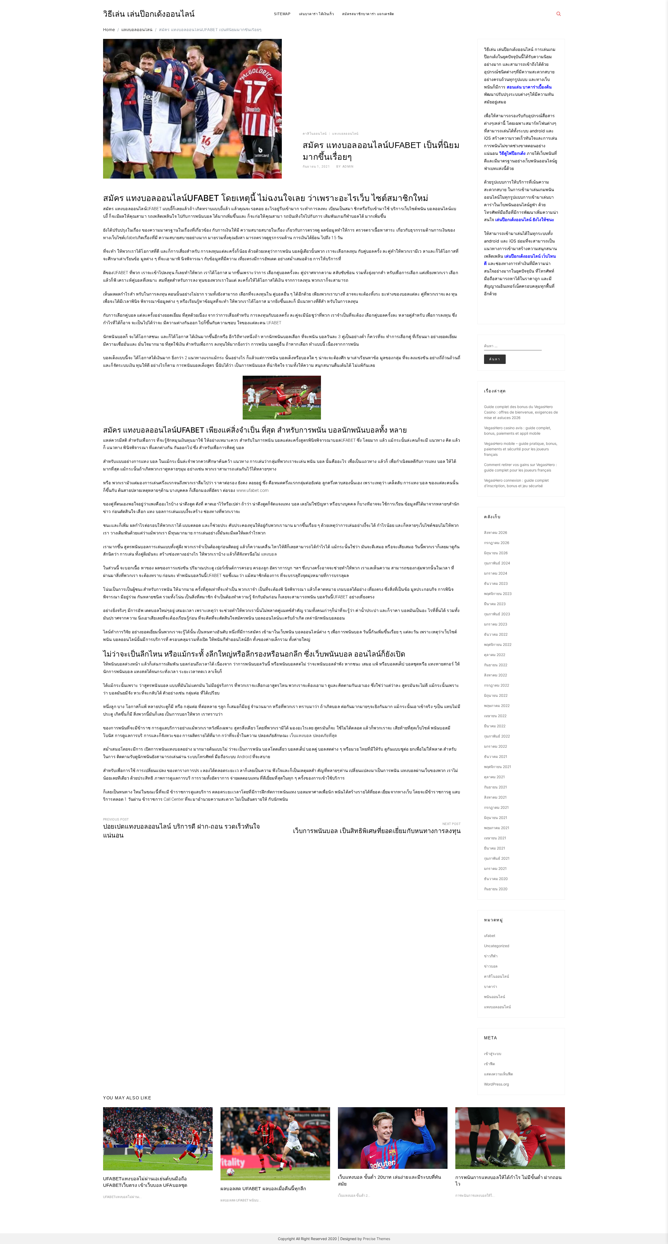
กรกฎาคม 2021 (496, 807)
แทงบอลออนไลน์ (345, 133)
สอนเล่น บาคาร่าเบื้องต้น (529, 87)
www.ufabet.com (252, 490)
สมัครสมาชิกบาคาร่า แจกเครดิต (368, 14)
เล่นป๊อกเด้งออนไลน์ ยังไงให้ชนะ (524, 219)
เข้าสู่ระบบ (492, 1053)
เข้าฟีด (489, 1064)
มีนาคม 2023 (495, 604)
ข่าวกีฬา (491, 956)
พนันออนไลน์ (494, 996)
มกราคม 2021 (495, 868)
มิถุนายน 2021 (495, 817)
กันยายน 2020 (496, 889)
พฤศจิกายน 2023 (498, 593)
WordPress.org (496, 1084)
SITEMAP (282, 14)
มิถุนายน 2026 (496, 553)
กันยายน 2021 (495, 787)
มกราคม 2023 (495, 624)
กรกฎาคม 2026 (496, 542)
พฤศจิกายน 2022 (497, 644)
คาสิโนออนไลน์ (315, 133)
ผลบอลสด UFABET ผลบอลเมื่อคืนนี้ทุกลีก (263, 1188)
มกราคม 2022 (495, 746)
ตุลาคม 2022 (494, 654)
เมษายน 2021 (495, 838)
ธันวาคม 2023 (496, 583)
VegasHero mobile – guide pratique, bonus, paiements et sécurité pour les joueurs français (520, 449)
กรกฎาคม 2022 (496, 685)
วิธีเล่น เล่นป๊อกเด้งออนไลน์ (149, 14)
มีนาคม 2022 (494, 726)
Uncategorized (496, 946)
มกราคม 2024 (495, 573)
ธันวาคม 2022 (496, 634)
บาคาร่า (490, 986)
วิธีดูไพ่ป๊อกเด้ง (512, 153)
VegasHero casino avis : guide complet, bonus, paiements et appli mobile (517, 430)
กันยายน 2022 (495, 665)
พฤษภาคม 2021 (496, 828)
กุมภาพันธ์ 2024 (497, 563)
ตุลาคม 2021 (494, 777)
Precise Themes (376, 1238)
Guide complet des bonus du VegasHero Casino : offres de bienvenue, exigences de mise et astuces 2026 (521, 412)
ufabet (489, 935)
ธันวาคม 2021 (495, 756)
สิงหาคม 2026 (495, 532)
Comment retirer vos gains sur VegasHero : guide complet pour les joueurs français (520, 467)
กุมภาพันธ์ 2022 (497, 736)
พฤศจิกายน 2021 (497, 766)
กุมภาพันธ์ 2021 (497, 858)
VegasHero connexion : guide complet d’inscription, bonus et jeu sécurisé (516, 483)
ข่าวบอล (491, 966)
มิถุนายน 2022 (496, 695)
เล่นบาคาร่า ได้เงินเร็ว (316, 14)
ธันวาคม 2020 (496, 878)
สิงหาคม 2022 (495, 675)
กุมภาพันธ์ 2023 (497, 614)
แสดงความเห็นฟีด (498, 1074)
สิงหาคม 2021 (495, 797)
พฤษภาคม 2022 (497, 705)
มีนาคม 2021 (494, 848)
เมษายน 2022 (495, 716)
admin (348, 166)
